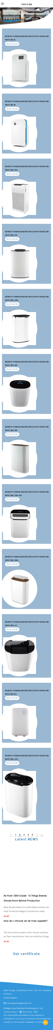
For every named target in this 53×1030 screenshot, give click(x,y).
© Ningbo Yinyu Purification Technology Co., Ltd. (23, 1008)
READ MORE (12, 43)
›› (41, 835)
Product (14, 14)
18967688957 (11, 998)
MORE (6, 870)
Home (5, 14)
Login (35, 1012)
